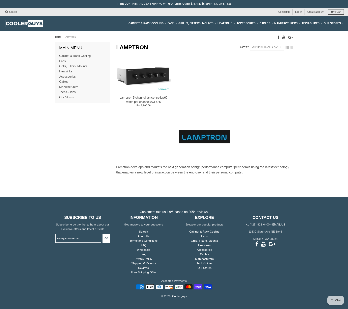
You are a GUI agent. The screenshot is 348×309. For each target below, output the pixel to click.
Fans (171, 23)
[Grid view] (287, 47)
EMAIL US (278, 224)
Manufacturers (286, 23)
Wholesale (143, 249)
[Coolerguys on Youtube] (283, 37)
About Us (143, 236)
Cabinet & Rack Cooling (146, 23)
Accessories (246, 23)
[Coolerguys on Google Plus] (290, 37)
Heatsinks (225, 23)
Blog (143, 254)
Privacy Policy (143, 258)
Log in (298, 11)
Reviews (143, 267)
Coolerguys (179, 296)
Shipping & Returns (143, 263)
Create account (315, 11)
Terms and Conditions (143, 240)
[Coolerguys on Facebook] (278, 37)
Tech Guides (311, 23)
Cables (265, 23)
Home (58, 37)
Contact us (284, 11)
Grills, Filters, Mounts (195, 23)
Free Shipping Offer (143, 272)
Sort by (244, 47)
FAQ (143, 245)
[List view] (291, 47)
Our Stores (332, 23)
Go (106, 238)
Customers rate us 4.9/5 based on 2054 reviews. (174, 212)
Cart (338, 11)
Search (143, 231)
